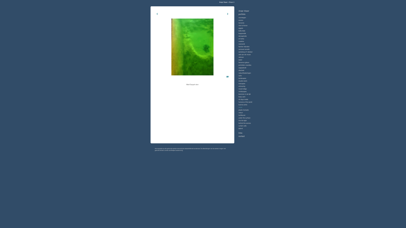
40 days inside (243, 99)
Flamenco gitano (244, 62)
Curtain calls (242, 126)
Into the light (243, 120)
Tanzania (241, 23)
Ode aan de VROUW (245, 54)
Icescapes (242, 83)
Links (240, 133)
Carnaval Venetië (244, 49)
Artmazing (242, 86)
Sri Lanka (241, 39)
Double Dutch (243, 81)
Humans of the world (245, 102)
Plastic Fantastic (244, 110)
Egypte (241, 28)
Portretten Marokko (245, 65)
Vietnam (241, 57)
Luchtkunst (242, 115)
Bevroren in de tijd (245, 94)
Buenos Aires (243, 105)
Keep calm (242, 97)
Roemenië (242, 44)
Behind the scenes (245, 123)
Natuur (241, 112)
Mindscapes (243, 91)
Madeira (241, 41)
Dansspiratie (243, 36)
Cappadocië (242, 68)
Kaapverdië (242, 33)
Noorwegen (242, 17)
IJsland (241, 128)
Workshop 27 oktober (246, 52)
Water (240, 60)
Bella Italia (242, 31)
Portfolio (242, 14)
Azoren (241, 20)
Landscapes (242, 78)
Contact (242, 136)
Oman (240, 107)
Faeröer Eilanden (244, 46)
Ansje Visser (223, 2)
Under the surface (244, 118)
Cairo (240, 76)
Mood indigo (243, 89)
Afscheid (241, 70)
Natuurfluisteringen (245, 73)
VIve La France (243, 25)
